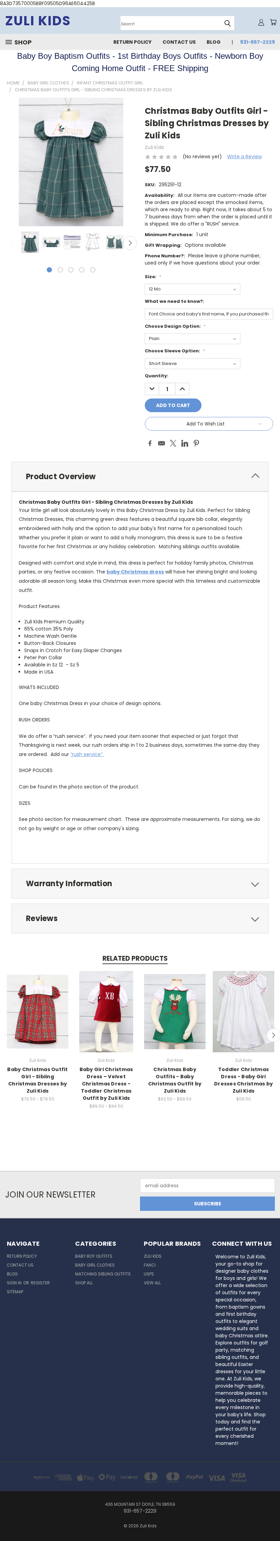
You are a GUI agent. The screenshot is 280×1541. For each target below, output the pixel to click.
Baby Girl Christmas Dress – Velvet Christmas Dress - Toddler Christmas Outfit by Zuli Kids (106, 1083)
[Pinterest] (196, 443)
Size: (153, 276)
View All (152, 1283)
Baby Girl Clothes (95, 1265)
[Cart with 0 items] (273, 22)
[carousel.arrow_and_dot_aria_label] (60, 269)
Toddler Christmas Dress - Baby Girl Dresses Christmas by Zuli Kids (243, 1080)
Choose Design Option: (175, 326)
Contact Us (179, 42)
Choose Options (38, 1017)
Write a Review (244, 156)
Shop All (84, 1283)
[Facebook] (149, 443)
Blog (214, 42)
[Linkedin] (184, 443)
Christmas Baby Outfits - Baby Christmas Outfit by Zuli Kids (175, 1080)
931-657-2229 (257, 42)
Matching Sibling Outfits (103, 1274)
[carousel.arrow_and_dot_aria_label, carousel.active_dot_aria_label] (49, 269)
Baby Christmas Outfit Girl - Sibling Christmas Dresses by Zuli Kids (37, 1080)
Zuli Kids (153, 1256)
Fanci (150, 1265)
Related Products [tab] (135, 958)
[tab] (140, 476)
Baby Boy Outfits (93, 1256)
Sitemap (15, 1292)
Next (130, 243)
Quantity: (156, 376)
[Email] (161, 443)
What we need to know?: (174, 301)
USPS (149, 1274)
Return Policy (132, 42)
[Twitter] (173, 443)
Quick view (37, 1004)
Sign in (15, 1283)
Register (40, 1283)
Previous (12, 243)
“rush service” (87, 754)
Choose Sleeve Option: (175, 351)
